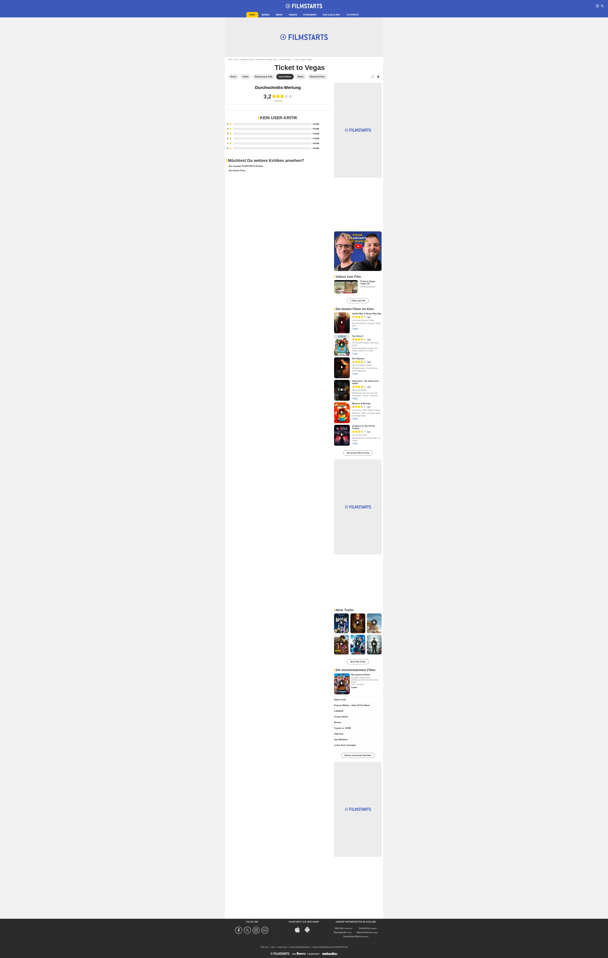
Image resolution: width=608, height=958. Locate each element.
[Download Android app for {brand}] (309, 929)
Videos (293, 14)
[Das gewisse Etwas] (342, 683)
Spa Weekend (340, 739)
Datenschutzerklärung (322, 947)
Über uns (264, 947)
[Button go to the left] (373, 77)
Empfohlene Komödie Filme (266, 59)
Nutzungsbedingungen (300, 947)
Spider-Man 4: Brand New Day (366, 313)
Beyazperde (340, 932)
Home (230, 59)
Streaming (310, 14)
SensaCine (364, 928)
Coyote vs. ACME (342, 728)
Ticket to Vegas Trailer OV (367, 282)
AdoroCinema (363, 932)
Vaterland (338, 734)
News (279, 14)
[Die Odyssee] (342, 367)
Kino (252, 14)
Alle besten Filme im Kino (357, 453)
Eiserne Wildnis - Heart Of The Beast (352, 705)
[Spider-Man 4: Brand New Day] (342, 322)
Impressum (282, 947)
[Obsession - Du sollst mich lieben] (342, 390)
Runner (337, 722)
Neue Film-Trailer (358, 662)
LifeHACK (338, 711)
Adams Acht (340, 699)
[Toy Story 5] (342, 345)
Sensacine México (352, 936)
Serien (265, 14)
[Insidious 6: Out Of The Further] (342, 435)
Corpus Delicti (341, 717)
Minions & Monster (361, 403)
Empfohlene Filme (247, 59)
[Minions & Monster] (342, 412)
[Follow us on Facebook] (239, 930)
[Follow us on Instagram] (257, 930)
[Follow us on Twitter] (248, 930)
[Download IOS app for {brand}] (299, 929)
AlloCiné (339, 928)
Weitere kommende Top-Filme (358, 755)
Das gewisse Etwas (360, 674)
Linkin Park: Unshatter (345, 745)
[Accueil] (304, 6)
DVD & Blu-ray (331, 14)
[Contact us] (265, 930)
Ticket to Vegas (285, 59)
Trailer (355, 329)
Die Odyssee (358, 358)
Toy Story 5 (357, 336)
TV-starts (352, 14)
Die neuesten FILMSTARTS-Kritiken (246, 166)
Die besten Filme (237, 170)
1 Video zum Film (357, 301)
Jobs (273, 947)
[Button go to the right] (378, 77)
